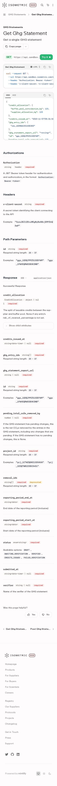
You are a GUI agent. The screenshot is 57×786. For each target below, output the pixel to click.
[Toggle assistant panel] (48, 5)
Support (9, 743)
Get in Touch (11, 732)
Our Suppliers (12, 707)
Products (10, 670)
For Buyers (10, 681)
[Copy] (36, 57)
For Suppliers (12, 676)
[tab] (8, 95)
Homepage (11, 664)
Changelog (11, 724)
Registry (9, 701)
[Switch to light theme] (44, 773)
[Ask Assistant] (50, 67)
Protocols (10, 712)
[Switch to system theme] (38, 773)
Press (8, 738)
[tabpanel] (28, 119)
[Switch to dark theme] (50, 773)
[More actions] (52, 5)
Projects (9, 718)
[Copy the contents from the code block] (45, 67)
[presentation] (26, 57)
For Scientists (12, 687)
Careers (9, 693)
